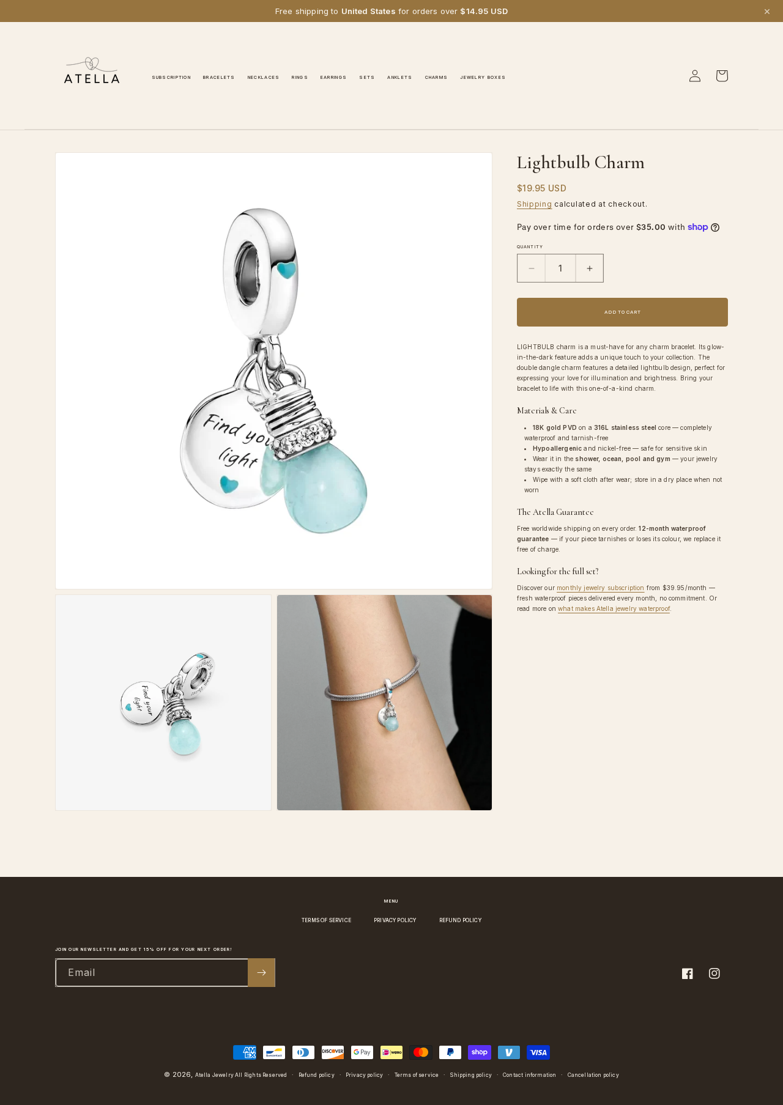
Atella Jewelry (214, 1075)
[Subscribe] (261, 972)
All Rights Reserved (261, 1075)
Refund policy (317, 1075)
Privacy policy (364, 1075)
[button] (668, 75)
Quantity (530, 246)
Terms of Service (326, 920)
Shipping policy (471, 1075)
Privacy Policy (395, 920)
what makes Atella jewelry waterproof (614, 608)
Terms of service (417, 1075)
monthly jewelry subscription (600, 587)
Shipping (534, 204)
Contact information (529, 1075)
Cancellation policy (593, 1075)
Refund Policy (460, 920)
